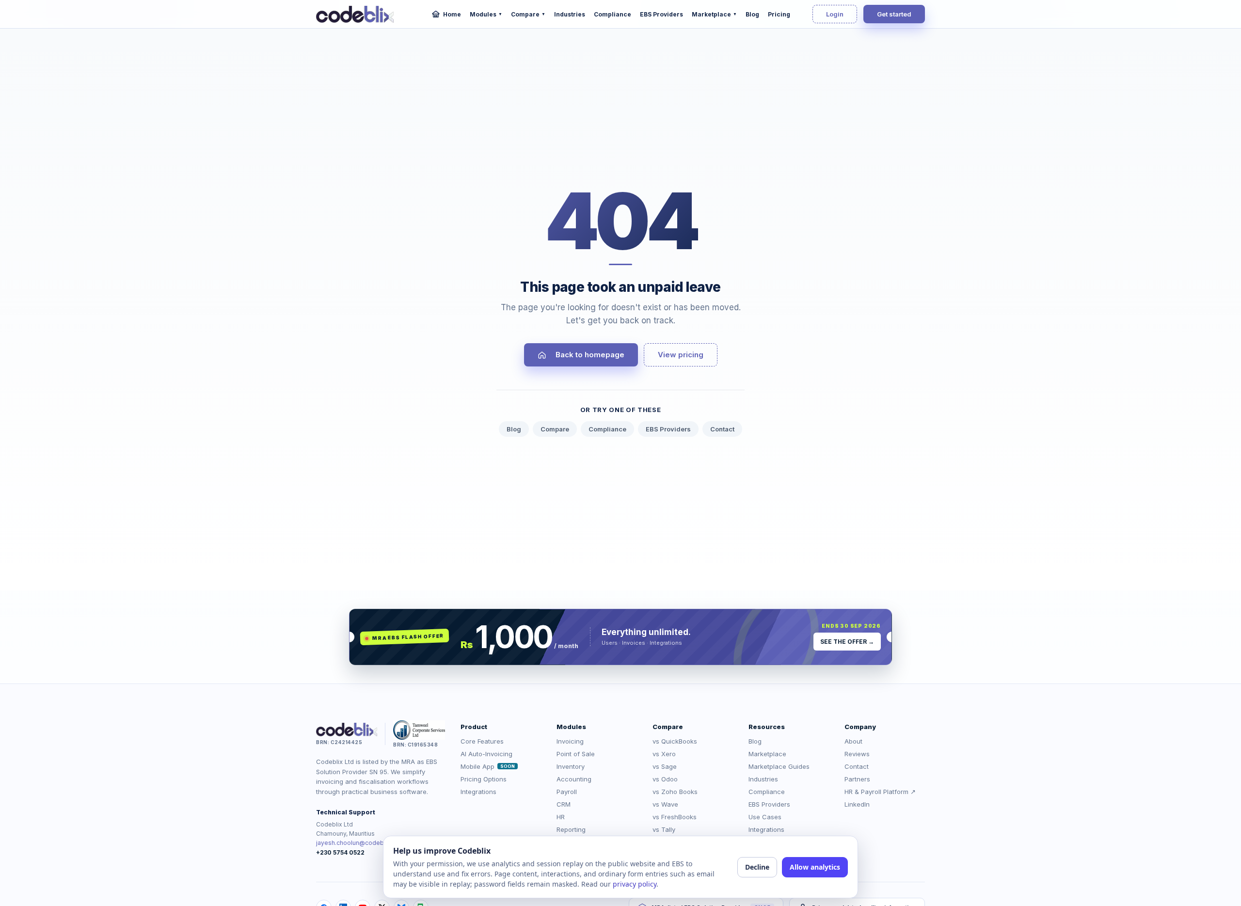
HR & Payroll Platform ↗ (880, 791)
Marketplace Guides (779, 766)
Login (834, 14)
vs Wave (665, 804)
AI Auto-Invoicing (486, 754)
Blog (752, 14)
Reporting (571, 829)
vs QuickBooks (674, 741)
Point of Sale (576, 754)
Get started (894, 14)
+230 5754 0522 (340, 852)
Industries (569, 14)
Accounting (574, 779)
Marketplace (714, 14)
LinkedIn (857, 804)
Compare (528, 14)
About (853, 741)
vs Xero (664, 754)
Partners (857, 779)
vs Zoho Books (675, 791)
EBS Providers (661, 14)
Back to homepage (590, 354)
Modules (486, 14)
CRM (564, 804)
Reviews (857, 754)
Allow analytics (815, 867)
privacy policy (634, 884)
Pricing (779, 14)
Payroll (567, 791)
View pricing (680, 354)
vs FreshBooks (674, 817)
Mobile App (488, 766)
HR (561, 817)
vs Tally (663, 829)
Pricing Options (484, 779)
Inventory (571, 766)
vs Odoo (665, 779)
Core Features (482, 741)
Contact (722, 429)
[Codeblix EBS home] (355, 14)
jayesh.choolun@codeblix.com (360, 842)
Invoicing (570, 741)
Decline (757, 867)
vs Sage (664, 766)
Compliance (612, 14)
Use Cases (764, 817)
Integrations (478, 791)
